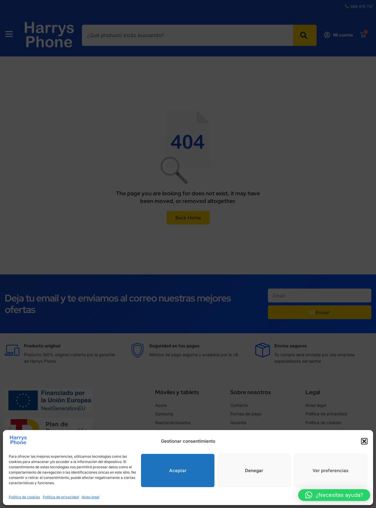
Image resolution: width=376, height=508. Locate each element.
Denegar (254, 470)
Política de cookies (24, 497)
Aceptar (178, 470)
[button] (364, 441)
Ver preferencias (330, 470)
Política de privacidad (61, 497)
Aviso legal (90, 497)
